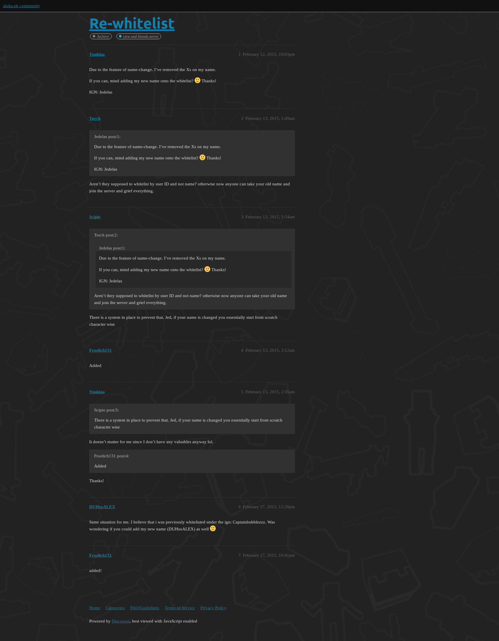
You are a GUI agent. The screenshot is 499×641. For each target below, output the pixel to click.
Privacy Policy (213, 607)
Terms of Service (180, 607)
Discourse (121, 621)
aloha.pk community (21, 5)
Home (94, 607)
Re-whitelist (132, 23)
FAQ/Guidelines (144, 607)
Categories (115, 607)
